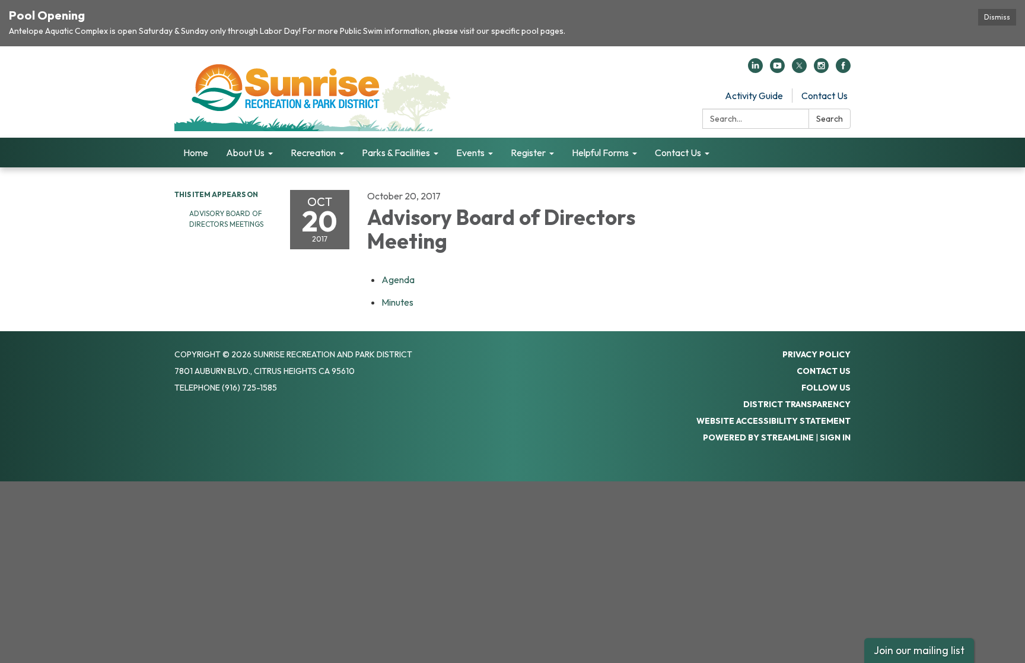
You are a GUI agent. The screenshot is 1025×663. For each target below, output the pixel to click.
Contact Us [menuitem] (678, 152)
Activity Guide (754, 95)
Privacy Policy (816, 354)
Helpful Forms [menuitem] (600, 152)
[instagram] (821, 69)
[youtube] (777, 69)
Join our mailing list (919, 650)
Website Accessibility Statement (773, 420)
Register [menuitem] (528, 152)
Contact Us (824, 95)
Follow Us (826, 387)
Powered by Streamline (758, 437)
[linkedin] (755, 69)
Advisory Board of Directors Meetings (226, 219)
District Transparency (797, 404)
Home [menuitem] (195, 152)
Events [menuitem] (470, 152)
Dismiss (997, 16)
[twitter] (799, 69)
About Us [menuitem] (245, 152)
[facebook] (843, 69)
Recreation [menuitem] (313, 152)
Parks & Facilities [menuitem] (396, 152)
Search (829, 118)
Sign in (835, 437)
